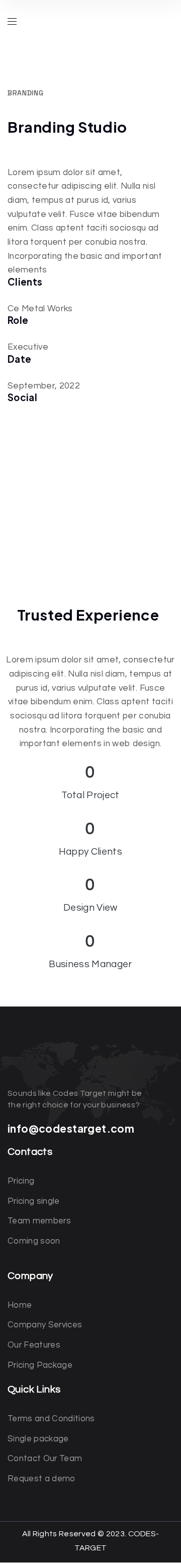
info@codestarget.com (71, 1128)
